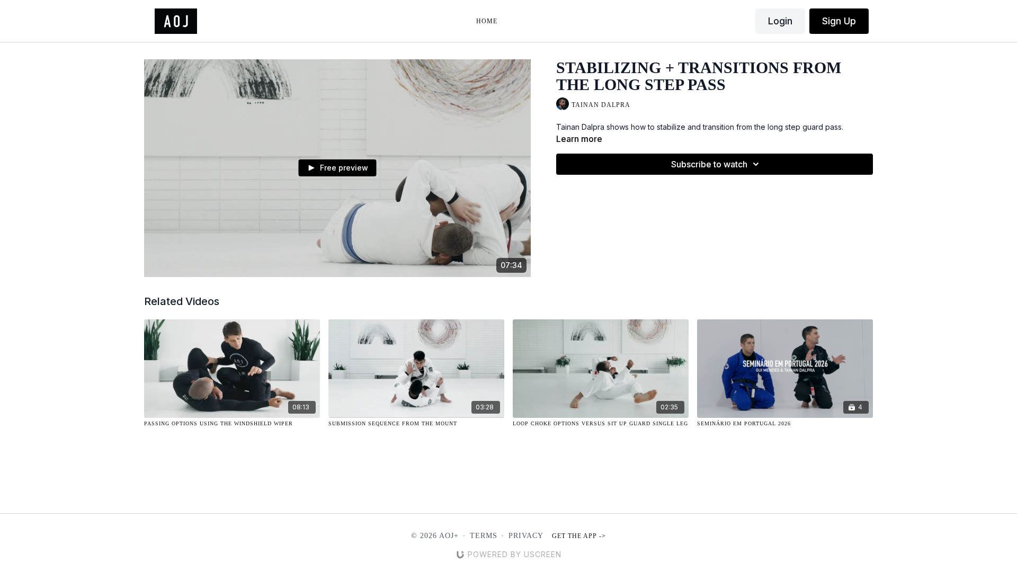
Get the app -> (579, 536)
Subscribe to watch (709, 164)
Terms (483, 536)
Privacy (525, 536)
